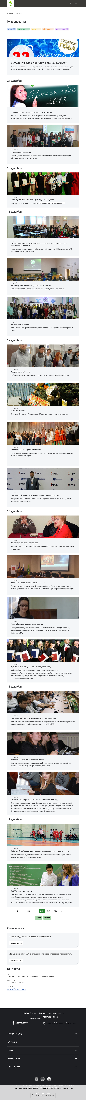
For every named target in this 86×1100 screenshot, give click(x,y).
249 (48, 911)
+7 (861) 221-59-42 (49, 1017)
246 (28, 911)
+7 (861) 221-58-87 (15, 982)
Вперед (47, 918)
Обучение (12, 1042)
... (22, 911)
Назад (38, 918)
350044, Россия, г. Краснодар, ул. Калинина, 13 (43, 1013)
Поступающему (15, 1033)
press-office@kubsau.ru (16, 989)
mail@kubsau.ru (35, 1018)
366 (67, 911)
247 (35, 911)
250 (55, 911)
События (10, 13)
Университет (14, 1058)
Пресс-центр (14, 1067)
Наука (10, 1050)
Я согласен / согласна (43, 1095)
